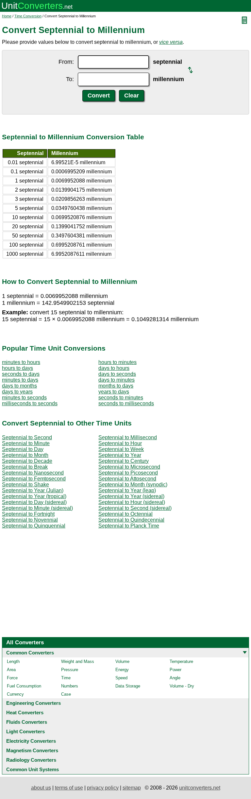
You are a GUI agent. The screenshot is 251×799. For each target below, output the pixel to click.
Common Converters (30, 652)
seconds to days (21, 374)
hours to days (17, 368)
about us (41, 787)
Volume (122, 661)
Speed (121, 677)
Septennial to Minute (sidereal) (37, 508)
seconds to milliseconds (126, 403)
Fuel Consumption (24, 686)
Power (175, 669)
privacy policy (103, 787)
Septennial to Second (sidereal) (135, 508)
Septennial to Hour (120, 443)
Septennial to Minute (26, 443)
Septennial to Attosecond (127, 478)
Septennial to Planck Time (128, 526)
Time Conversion (28, 16)
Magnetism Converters (32, 750)
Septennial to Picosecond (128, 473)
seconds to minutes (120, 397)
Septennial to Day (22, 449)
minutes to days (20, 380)
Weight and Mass (77, 661)
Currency (15, 694)
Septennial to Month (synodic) (132, 484)
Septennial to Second (27, 437)
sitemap (132, 787)
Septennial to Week (121, 449)
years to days (113, 391)
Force (12, 677)
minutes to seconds (24, 397)
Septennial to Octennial (125, 514)
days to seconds (117, 374)
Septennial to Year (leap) (127, 490)
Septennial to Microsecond (129, 467)
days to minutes (116, 380)
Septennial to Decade (27, 461)
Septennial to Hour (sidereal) (131, 502)
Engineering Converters (33, 703)
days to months (19, 386)
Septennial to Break (25, 467)
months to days (115, 386)
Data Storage (127, 686)
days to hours (113, 368)
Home (6, 16)
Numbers (69, 686)
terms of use (69, 787)
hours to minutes (117, 362)
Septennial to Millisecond (127, 437)
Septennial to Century (123, 461)
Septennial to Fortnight (28, 514)
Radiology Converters (31, 760)
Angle (175, 677)
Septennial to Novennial (30, 520)
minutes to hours (21, 362)
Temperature (181, 661)
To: (70, 79)
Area (11, 669)
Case (66, 694)
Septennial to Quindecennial (131, 520)
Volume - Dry (182, 686)
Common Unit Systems (32, 769)
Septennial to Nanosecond (33, 473)
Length (13, 661)
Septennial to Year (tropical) (34, 496)
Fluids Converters (26, 722)
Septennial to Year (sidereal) (131, 496)
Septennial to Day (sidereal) (34, 502)
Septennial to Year (119, 455)
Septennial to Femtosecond (34, 478)
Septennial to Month (25, 455)
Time (66, 677)
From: (66, 62)
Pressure (69, 669)
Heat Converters (24, 712)
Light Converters (25, 731)
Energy (122, 669)
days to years (17, 391)
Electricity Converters (31, 741)
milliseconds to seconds (30, 403)
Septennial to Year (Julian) (32, 490)
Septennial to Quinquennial (33, 526)
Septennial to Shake (25, 484)
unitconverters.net (199, 787)
